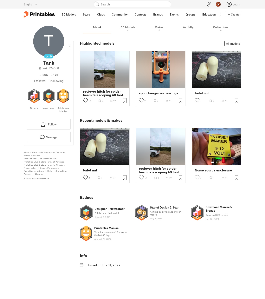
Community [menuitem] (120, 14)
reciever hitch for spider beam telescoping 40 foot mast (103, 93)
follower (40, 81)
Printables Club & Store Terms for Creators (44, 164)
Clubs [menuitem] (101, 14)
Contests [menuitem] (140, 14)
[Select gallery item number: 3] (219, 162)
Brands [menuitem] (158, 14)
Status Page (61, 171)
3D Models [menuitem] (69, 14)
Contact (27, 174)
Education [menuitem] (209, 14)
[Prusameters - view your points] (218, 4)
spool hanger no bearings (158, 93)
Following (56, 81)
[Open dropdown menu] (70, 45)
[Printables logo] (39, 14)
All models (233, 43)
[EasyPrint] (209, 4)
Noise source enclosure (213, 170)
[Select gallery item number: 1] (212, 162)
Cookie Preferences (49, 168)
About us (39, 174)
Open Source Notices (34, 171)
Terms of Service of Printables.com (40, 158)
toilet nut (202, 93)
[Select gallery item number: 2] (216, 162)
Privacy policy (30, 168)
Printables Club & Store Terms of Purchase (44, 161)
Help (49, 171)
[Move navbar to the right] (220, 14)
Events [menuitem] (174, 14)
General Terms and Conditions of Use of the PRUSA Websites (45, 154)
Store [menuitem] (86, 14)
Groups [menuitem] (190, 14)
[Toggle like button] (85, 100)
